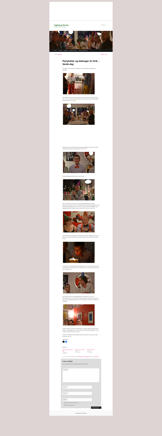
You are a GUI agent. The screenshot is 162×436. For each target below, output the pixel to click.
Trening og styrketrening (83, 50)
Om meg (60, 50)
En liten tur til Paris (90, 349)
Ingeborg (87, 356)
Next (106, 54)
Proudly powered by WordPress (81, 413)
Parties (72, 356)
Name (65, 387)
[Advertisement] (81, 11)
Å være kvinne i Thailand (80, 349)
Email (65, 393)
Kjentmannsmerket (73, 50)
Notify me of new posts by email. (69, 405)
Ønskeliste (66, 50)
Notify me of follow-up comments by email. (71, 402)
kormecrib (83, 356)
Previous (102, 54)
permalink (96, 356)
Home (55, 50)
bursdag (79, 356)
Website (64, 399)
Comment (65, 370)
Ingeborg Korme (61, 25)
